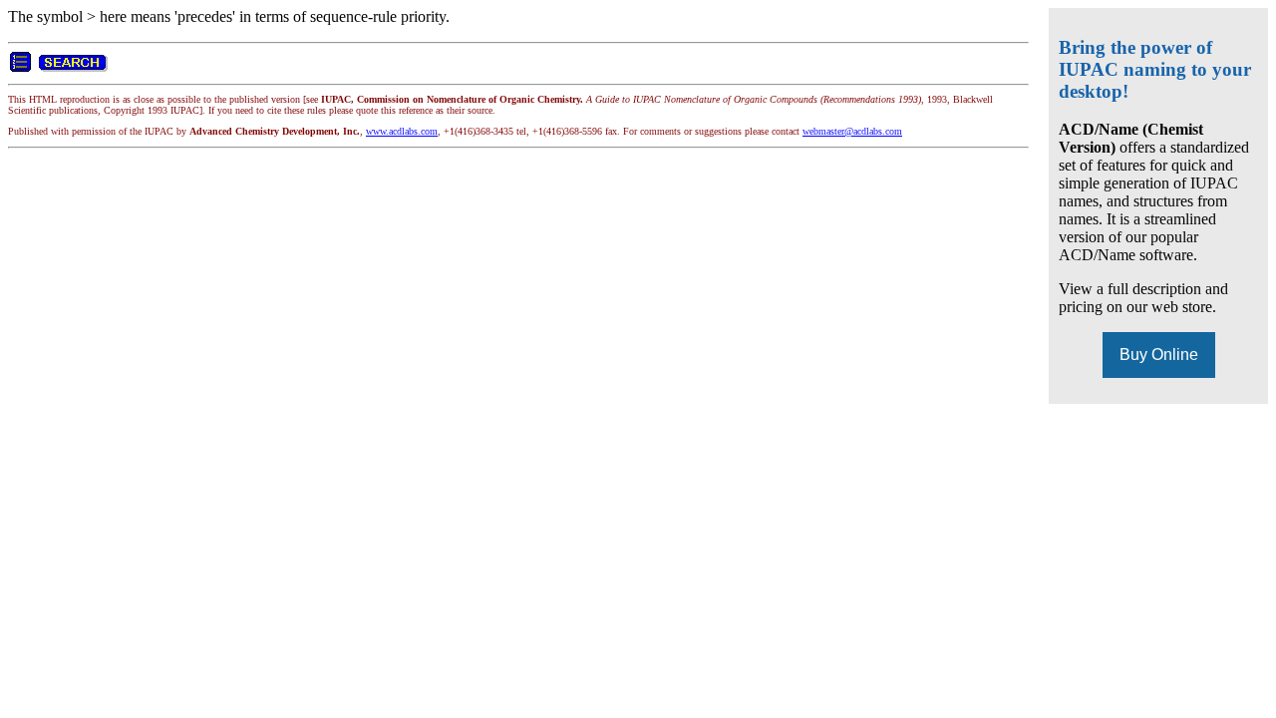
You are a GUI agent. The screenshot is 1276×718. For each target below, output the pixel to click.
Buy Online (1158, 354)
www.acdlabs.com (402, 131)
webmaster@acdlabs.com (852, 131)
